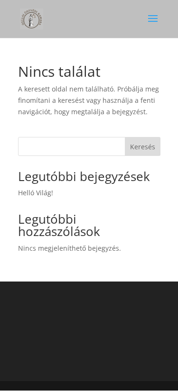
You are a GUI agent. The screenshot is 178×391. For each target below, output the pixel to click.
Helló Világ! (35, 192)
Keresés (142, 146)
